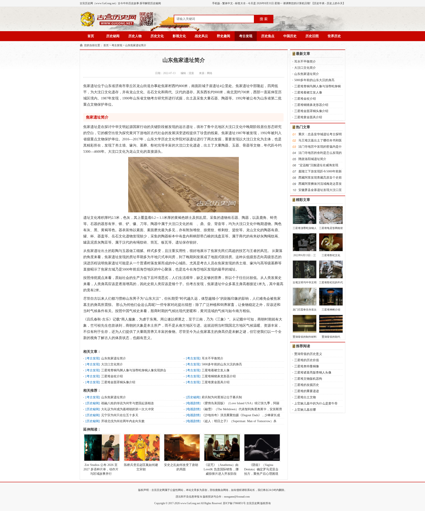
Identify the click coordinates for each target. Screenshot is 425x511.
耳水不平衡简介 (212, 358)
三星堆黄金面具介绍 (216, 382)
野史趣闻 (223, 36)
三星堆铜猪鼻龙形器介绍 (219, 376)
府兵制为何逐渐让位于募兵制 (222, 397)
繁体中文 (227, 3)
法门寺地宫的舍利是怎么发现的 (320, 152)
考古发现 (245, 36)
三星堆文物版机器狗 (308, 378)
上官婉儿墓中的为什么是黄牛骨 (316, 403)
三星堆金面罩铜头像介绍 (118, 382)
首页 (90, 36)
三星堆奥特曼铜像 (306, 366)
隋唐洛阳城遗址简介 (312, 159)
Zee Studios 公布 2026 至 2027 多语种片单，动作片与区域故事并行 (100, 469)
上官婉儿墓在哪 (305, 409)
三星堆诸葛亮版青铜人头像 (312, 372)
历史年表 (319, 3)
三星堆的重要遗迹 (306, 391)
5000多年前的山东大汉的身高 (222, 364)
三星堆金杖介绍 (112, 376)
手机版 (216, 3)
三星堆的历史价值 (306, 360)
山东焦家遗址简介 (135, 45)
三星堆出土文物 (305, 397)
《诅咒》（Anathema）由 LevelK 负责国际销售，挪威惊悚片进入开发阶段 (221, 469)
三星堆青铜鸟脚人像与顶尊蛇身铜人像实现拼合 (133, 370)
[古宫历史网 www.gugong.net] (118, 25)
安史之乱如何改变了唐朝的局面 (181, 467)
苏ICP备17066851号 (234, 503)
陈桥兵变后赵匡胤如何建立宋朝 (141, 467)
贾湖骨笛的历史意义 (308, 354)
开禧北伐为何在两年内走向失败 (123, 421)
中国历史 (290, 36)
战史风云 (201, 36)
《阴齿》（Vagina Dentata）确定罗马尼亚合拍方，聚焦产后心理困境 (261, 469)
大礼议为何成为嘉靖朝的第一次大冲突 (127, 409)
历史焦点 (267, 36)
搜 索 (264, 19)
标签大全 (240, 3)
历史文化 (157, 36)
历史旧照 (312, 36)
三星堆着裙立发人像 (216, 370)
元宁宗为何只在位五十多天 (119, 415)
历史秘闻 (113, 36)
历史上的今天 (335, 3)
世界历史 (334, 36)
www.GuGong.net (190, 503)
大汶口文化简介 (112, 364)
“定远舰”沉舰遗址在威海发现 (318, 165)
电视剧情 (193, 403)
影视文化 (179, 36)
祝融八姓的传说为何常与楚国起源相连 (127, 403)
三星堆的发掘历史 (306, 385)
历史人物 (135, 36)
